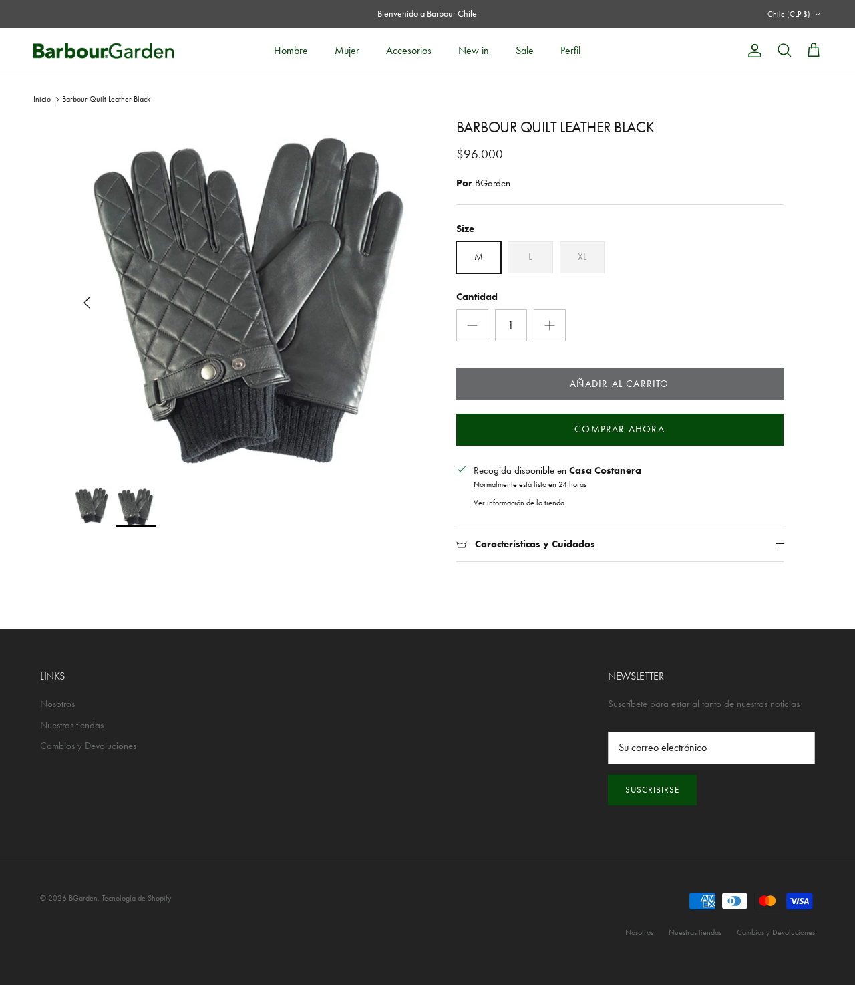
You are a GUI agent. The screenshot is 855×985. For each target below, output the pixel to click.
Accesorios (409, 50)
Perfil (570, 50)
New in (473, 50)
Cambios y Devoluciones (88, 746)
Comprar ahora (619, 429)
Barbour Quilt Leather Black (106, 99)
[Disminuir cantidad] (472, 325)
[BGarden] (103, 50)
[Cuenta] (752, 51)
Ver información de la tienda (519, 502)
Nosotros (57, 704)
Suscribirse (652, 790)
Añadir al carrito (619, 384)
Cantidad (477, 297)
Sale (525, 50)
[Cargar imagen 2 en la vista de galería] (249, 295)
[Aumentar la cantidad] (550, 325)
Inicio (42, 99)
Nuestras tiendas (72, 725)
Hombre (291, 50)
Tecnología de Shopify (137, 898)
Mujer (347, 50)
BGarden (492, 183)
